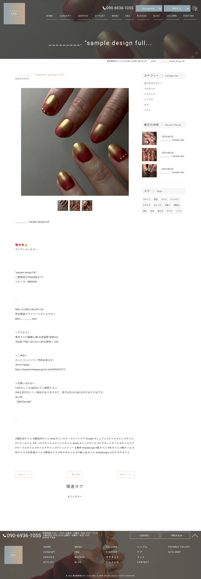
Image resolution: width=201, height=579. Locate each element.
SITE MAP (174, 552)
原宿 (156, 199)
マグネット (149, 89)
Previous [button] (18, 142)
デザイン (146, 199)
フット (147, 110)
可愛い (167, 205)
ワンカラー (174, 199)
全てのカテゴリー (153, 83)
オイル (169, 211)
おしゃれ (157, 205)
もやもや (146, 205)
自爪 (152, 211)
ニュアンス (149, 94)
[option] (75, 142)
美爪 (145, 211)
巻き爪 (160, 211)
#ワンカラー (75, 496)
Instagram (149, 8)
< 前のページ (24, 474)
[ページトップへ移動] (195, 535)
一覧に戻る (75, 474)
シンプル (148, 99)
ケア (146, 105)
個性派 (177, 205)
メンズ (178, 211)
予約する (176, 8)
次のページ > (126, 474)
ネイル (164, 199)
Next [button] (132, 142)
